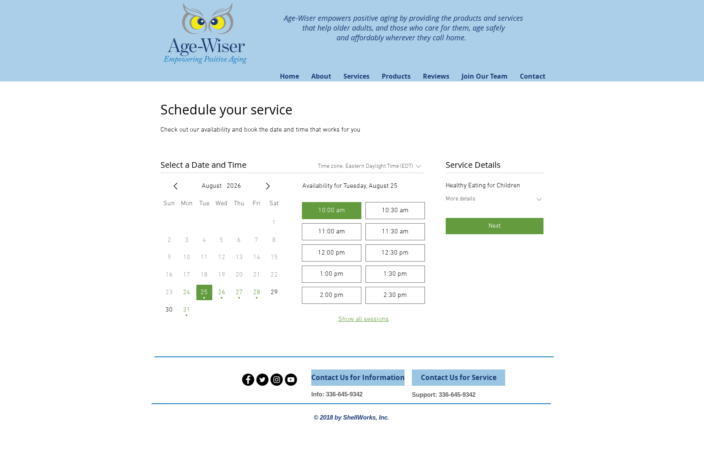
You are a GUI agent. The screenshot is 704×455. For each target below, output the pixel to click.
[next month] (268, 186)
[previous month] (175, 186)
